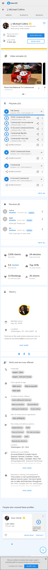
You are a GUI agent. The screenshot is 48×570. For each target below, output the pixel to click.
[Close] (46, 559)
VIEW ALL (41, 243)
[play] (6, 118)
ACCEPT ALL (31, 566)
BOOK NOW (35, 41)
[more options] (42, 118)
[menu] (3, 3)
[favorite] (44, 23)
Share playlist (14, 145)
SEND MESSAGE (36, 35)
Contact (40, 535)
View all (41, 193)
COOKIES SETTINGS (15, 566)
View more (23, 345)
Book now (29, 535)
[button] (23, 94)
